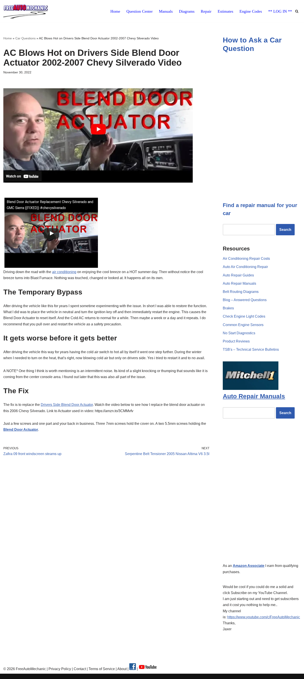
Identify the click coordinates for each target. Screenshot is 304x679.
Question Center (139, 11)
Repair (206, 11)
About (122, 669)
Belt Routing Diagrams (241, 292)
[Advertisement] (106, 501)
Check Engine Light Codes (244, 316)
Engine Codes (250, 11)
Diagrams (187, 11)
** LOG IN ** (280, 11)
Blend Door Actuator (20, 429)
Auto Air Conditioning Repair (245, 267)
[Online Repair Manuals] (250, 389)
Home (115, 11)
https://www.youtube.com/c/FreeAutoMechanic (263, 617)
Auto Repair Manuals (239, 283)
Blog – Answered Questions (245, 300)
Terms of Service (101, 669)
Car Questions (25, 38)
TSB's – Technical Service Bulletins (251, 349)
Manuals (166, 11)
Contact (79, 669)
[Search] (296, 11)
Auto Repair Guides (238, 275)
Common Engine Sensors (243, 325)
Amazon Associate (248, 566)
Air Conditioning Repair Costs (246, 258)
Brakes (228, 308)
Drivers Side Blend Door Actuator (67, 405)
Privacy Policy (60, 669)
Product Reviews (236, 341)
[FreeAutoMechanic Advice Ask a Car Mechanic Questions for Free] (25, 11)
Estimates (225, 11)
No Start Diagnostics (239, 333)
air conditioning (64, 272)
